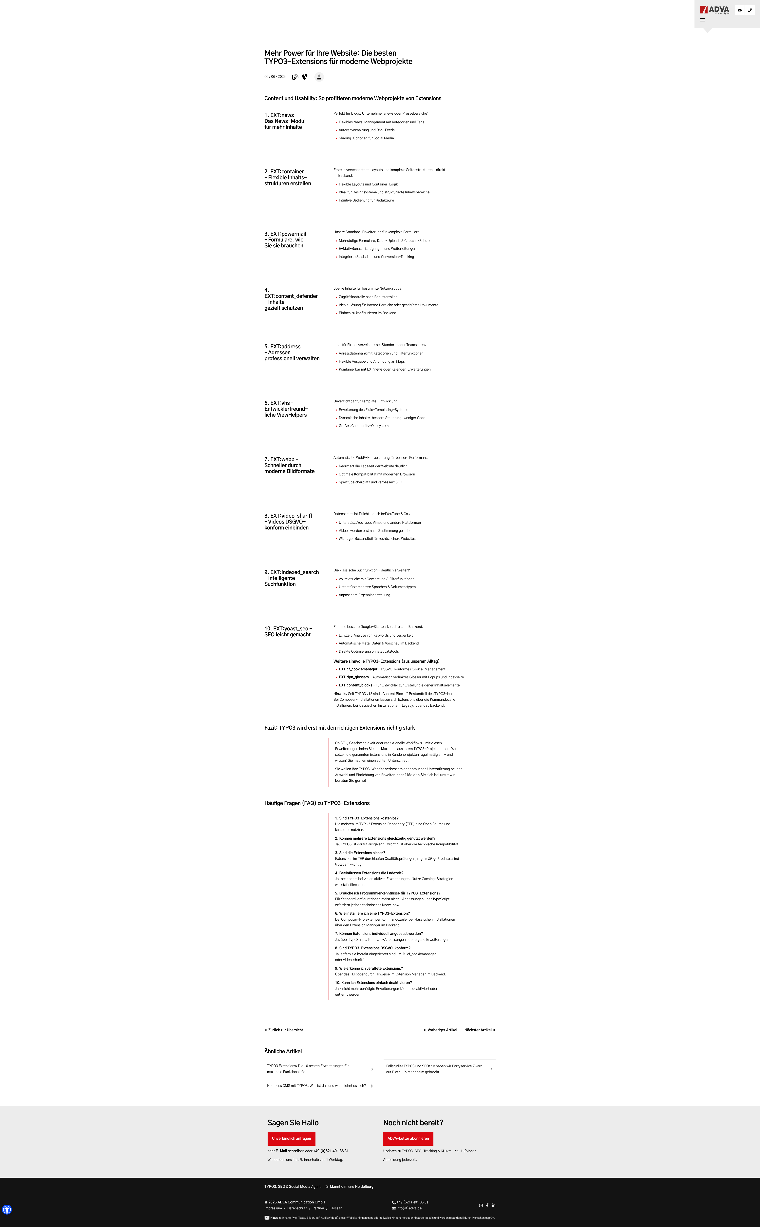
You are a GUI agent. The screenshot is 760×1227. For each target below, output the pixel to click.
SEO (281, 1187)
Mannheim (338, 1187)
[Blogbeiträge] (295, 77)
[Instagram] (481, 1205)
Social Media (299, 1187)
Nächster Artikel (478, 1030)
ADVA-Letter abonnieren (408, 1139)
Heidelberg (364, 1187)
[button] (7, 1210)
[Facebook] (487, 1205)
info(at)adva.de (409, 1208)
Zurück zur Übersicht (285, 1030)
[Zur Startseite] (714, 10)
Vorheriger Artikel (442, 1030)
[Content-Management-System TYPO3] (305, 77)
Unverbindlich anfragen (291, 1139)
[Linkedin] (494, 1205)
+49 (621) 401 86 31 (412, 1202)
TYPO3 (270, 1187)
